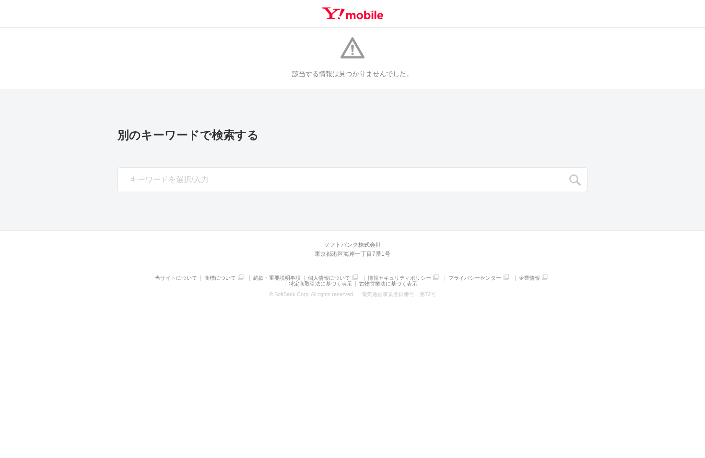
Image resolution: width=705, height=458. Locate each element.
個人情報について (329, 278)
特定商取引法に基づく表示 (320, 283)
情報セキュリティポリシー (399, 278)
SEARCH (575, 180)
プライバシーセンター (474, 278)
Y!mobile (352, 13)
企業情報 (529, 278)
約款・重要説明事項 (277, 278)
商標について (220, 278)
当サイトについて (176, 278)
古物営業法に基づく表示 (388, 283)
